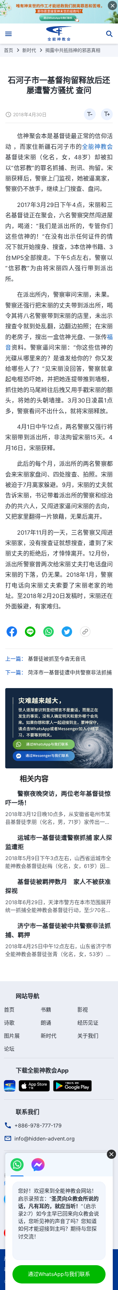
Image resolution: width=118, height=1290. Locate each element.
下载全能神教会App (42, 1070)
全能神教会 (97, 146)
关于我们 (87, 1035)
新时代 (29, 50)
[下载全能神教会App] (9, 1085)
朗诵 (46, 1022)
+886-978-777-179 (38, 1125)
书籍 (46, 1009)
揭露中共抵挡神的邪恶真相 (72, 50)
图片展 (12, 1035)
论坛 (9, 1049)
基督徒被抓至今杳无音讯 (57, 658)
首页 (8, 50)
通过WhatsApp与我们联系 (59, 1274)
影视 (82, 1009)
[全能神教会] (59, 34)
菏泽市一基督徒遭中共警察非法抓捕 (70, 672)
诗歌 (9, 1022)
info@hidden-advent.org (44, 1138)
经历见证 (87, 1022)
